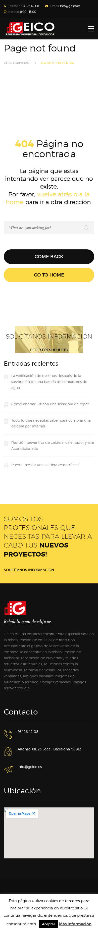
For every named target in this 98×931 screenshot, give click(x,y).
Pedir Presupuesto (49, 350)
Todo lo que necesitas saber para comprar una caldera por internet (51, 423)
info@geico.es (70, 6)
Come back (49, 256)
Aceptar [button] (48, 924)
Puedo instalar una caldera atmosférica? (45, 465)
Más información (75, 923)
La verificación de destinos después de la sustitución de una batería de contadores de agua (49, 381)
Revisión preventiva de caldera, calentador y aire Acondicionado (52, 445)
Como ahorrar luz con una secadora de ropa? (50, 404)
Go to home (49, 275)
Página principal (17, 63)
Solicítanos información (29, 570)
